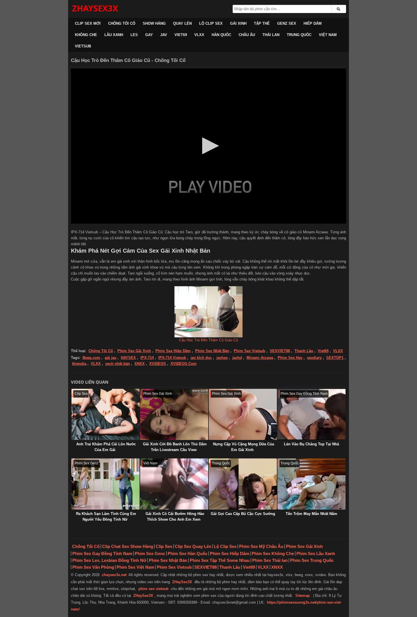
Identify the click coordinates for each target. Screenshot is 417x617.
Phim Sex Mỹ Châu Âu (261, 546)
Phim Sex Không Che (273, 553)
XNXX (139, 364)
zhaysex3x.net (114, 575)
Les (134, 35)
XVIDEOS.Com (183, 364)
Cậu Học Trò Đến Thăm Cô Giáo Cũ (208, 340)
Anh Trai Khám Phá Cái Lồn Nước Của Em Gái (106, 447)
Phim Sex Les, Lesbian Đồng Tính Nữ (109, 560)
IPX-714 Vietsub (172, 358)
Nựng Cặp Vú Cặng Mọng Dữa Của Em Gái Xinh (243, 447)
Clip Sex (164, 546)
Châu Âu (247, 35)
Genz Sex (286, 23)
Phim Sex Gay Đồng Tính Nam (102, 553)
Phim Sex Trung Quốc (312, 560)
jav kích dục (201, 358)
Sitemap (302, 595)
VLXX (199, 35)
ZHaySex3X (182, 582)
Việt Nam (328, 35)
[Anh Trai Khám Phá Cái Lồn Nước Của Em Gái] (105, 414)
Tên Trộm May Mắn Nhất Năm (311, 514)
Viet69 (180, 35)
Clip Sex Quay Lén (193, 546)
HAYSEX (128, 358)
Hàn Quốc (221, 35)
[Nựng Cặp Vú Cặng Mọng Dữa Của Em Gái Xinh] (242, 414)
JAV (163, 35)
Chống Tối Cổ (121, 23)
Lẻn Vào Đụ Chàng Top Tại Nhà (311, 444)
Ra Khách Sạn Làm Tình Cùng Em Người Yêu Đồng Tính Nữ (106, 517)
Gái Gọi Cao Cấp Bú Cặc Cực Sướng (243, 514)
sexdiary (314, 358)
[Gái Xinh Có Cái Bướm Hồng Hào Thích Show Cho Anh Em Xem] (174, 484)
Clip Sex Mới (88, 23)
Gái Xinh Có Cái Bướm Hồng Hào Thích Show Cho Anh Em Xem (175, 517)
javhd (237, 358)
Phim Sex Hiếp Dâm (173, 351)
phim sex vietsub (153, 589)
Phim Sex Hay (290, 358)
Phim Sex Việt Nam (135, 567)
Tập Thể (262, 23)
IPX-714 (147, 358)
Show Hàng (154, 23)
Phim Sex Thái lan (270, 560)
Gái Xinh (238, 23)
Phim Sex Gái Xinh (134, 351)
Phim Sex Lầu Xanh (315, 553)
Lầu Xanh (113, 35)
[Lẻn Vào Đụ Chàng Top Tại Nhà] (311, 414)
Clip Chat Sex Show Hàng (127, 546)
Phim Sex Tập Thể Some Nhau (220, 560)
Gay (149, 35)
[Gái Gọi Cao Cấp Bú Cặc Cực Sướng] (242, 484)
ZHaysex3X (95, 8)
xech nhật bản (117, 364)
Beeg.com (91, 358)
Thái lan (270, 35)
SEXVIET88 (280, 351)
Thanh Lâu (303, 351)
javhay (222, 358)
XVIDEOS (157, 364)
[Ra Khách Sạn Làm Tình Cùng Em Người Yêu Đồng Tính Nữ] (105, 484)
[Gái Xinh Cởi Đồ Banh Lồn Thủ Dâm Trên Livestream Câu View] (174, 414)
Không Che (86, 35)
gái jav (110, 358)
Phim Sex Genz (150, 553)
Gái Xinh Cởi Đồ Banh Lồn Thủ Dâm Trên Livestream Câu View (175, 447)
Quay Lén (182, 23)
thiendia (79, 364)
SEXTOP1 (335, 358)
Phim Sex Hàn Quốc (187, 553)
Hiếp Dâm (313, 23)
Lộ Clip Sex (211, 23)
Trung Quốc (299, 35)
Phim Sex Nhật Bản (212, 351)
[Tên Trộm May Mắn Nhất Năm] (311, 484)
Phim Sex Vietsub (249, 351)
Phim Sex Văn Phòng (93, 567)
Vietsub (83, 46)
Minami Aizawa (260, 358)
